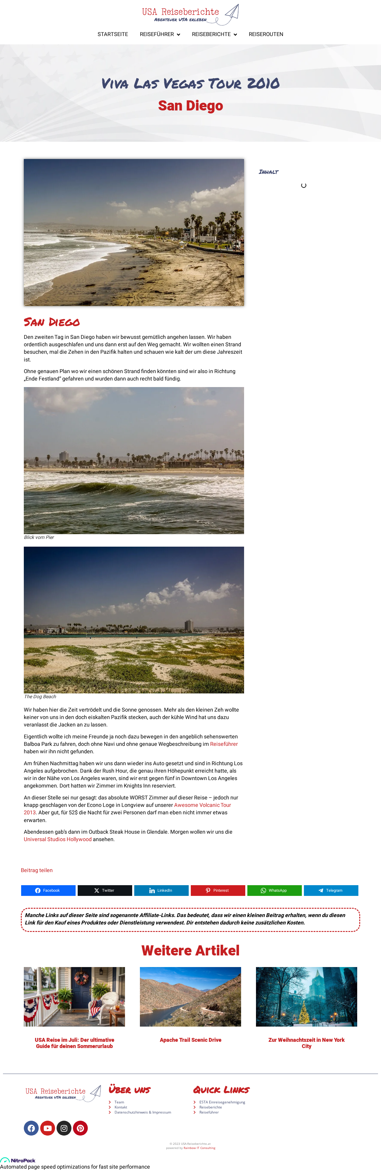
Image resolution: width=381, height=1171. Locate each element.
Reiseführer (157, 34)
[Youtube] (47, 1128)
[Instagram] (64, 1128)
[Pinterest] (80, 1128)
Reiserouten (266, 34)
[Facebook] (31, 1128)
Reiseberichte (211, 34)
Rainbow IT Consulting (199, 1148)
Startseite (113, 34)
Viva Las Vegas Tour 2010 (190, 83)
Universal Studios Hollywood (58, 839)
